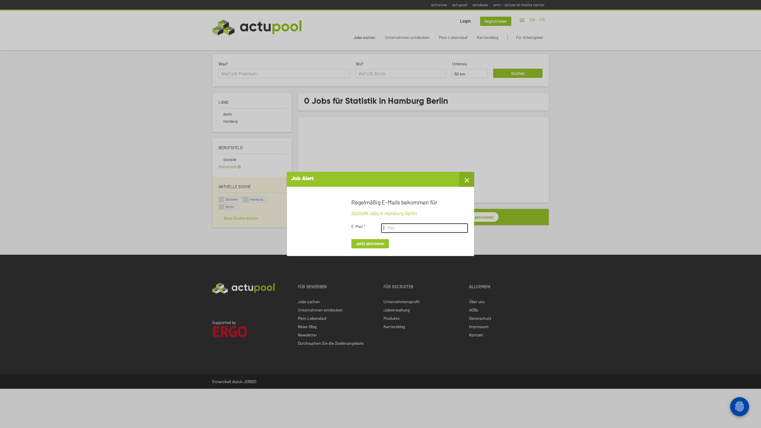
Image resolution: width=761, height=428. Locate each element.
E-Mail (358, 226)
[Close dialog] (466, 179)
